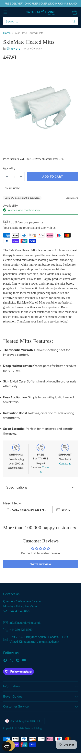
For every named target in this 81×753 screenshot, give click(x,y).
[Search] (73, 21)
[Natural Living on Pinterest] (17, 661)
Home (7, 33)
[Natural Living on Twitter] (11, 661)
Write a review (40, 564)
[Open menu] (5, 12)
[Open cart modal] (75, 12)
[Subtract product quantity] (6, 176)
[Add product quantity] (21, 176)
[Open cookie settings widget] (6, 746)
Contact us (65, 463)
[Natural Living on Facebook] (5, 661)
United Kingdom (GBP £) (25, 721)
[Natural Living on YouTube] (24, 661)
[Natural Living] (40, 12)
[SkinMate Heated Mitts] (40, 105)
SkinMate (13, 48)
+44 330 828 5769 (20, 629)
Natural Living (33, 728)
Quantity (9, 168)
